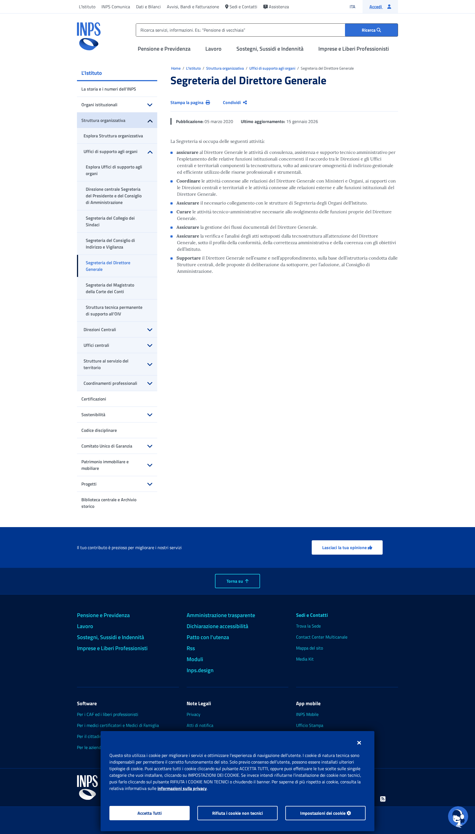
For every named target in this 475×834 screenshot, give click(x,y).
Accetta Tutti (149, 813)
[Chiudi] (359, 742)
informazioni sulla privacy (182, 788)
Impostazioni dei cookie (323, 813)
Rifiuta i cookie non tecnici (237, 813)
